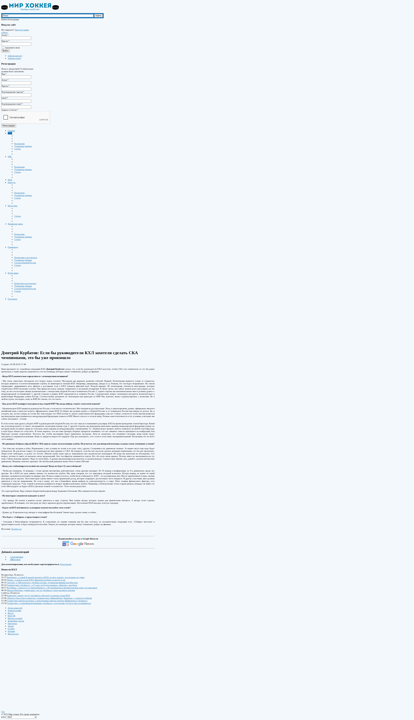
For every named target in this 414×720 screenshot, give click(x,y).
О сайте (11, 628)
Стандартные (16, 557)
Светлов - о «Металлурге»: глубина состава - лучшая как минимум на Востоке (42, 582)
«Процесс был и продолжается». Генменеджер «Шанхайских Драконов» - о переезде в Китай (49, 598)
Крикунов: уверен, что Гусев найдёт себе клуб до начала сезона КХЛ (38, 595)
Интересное (13, 634)
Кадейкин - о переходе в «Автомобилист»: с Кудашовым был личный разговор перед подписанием (52, 588)
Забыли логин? (14, 58)
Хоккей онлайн (14, 610)
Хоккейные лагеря (16, 621)
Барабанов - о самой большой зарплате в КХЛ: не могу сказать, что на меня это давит (46, 577)
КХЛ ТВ (11, 616)
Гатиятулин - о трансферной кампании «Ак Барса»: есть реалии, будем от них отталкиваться (49, 603)
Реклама (11, 631)
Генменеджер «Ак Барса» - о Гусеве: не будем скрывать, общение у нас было (42, 585)
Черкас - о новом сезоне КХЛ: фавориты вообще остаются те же (36, 580)
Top (3, 711)
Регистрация (9, 125)
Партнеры (12, 623)
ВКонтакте (15, 559)
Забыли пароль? (15, 56)
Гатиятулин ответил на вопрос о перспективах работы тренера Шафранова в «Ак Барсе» (47, 600)
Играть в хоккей (15, 618)
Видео (11, 613)
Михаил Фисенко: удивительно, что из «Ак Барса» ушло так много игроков (41, 590)
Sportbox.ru (16, 529)
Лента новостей (15, 608)
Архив (11, 626)
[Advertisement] (98, 325)
